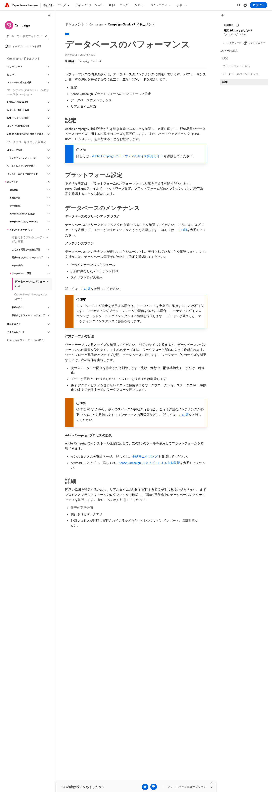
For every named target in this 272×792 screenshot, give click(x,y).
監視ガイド (12, 181)
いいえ (243, 34)
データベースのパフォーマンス (31, 283)
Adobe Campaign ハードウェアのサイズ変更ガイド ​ (128, 156)
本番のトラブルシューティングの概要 (30, 239)
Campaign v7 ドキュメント (23, 58)
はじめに (11, 74)
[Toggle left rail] (49, 15)
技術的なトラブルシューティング (28, 315)
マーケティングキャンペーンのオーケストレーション (28, 92)
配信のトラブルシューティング (27, 257)
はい (231, 34)
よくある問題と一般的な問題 (26, 249)
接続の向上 (17, 307)
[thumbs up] (145, 787)
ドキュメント (74, 24)
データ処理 (15, 205)
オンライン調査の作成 (18, 126)
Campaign (96, 24)
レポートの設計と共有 (18, 110)
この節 (182, 230)
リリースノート (15, 66)
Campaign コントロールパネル (25, 340)
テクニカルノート (16, 332)
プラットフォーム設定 (236, 66)
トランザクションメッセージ (21, 158)
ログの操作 (17, 265)
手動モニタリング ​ (145, 456)
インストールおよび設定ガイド (22, 173)
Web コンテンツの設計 (18, 118)
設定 (225, 58)
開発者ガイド (13, 324)
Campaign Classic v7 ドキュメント (131, 24)
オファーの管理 (15, 150)
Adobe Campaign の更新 (22, 213)
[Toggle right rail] (222, 15)
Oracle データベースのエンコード (30, 296)
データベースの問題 (21, 273)
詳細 (225, 82)
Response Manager (17, 102)
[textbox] (27, 36)
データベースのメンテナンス (24, 221)
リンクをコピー (256, 42)
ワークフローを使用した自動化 (26, 142)
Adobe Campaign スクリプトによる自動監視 (149, 463)
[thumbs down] (153, 787)
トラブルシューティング (21, 229)
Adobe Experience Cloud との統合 (25, 134)
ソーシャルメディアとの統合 (21, 166)
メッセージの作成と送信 (19, 82)
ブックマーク (234, 42)
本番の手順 (15, 197)
